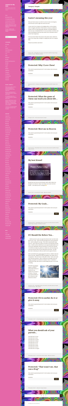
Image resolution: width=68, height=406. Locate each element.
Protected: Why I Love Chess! (41, 65)
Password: (30, 73)
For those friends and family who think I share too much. (11, 107)
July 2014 (7, 158)
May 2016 (7, 123)
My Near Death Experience (10, 22)
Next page (61, 395)
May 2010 (7, 218)
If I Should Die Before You (9, 19)
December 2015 (8, 129)
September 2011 (8, 199)
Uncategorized (8, 76)
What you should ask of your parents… (41, 331)
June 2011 (7, 205)
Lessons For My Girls (10, 5)
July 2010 (7, 214)
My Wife (6, 63)
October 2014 (7, 153)
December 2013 (8, 171)
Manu (6, 55)
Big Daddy (7, 44)
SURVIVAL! (7, 70)
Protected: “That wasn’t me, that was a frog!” (43, 368)
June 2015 (7, 138)
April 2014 (7, 164)
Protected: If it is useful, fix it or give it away (43, 299)
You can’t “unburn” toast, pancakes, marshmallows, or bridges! (10, 30)
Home (6, 15)
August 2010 (7, 212)
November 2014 (8, 151)
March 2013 (7, 179)
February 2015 (8, 145)
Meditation (7, 57)
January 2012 (7, 192)
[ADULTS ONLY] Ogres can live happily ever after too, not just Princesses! (10, 26)
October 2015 (7, 132)
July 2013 (7, 175)
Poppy (6, 66)
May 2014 (7, 162)
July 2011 (7, 203)
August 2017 (7, 116)
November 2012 (8, 181)
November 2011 (8, 195)
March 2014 (7, 166)
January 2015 (7, 147)
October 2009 (7, 225)
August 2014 (7, 156)
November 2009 (8, 223)
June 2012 (7, 186)
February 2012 (8, 190)
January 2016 (7, 127)
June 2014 (7, 160)
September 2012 (8, 182)
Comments (8, 236)
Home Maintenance (8, 50)
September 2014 (8, 155)
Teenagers (7, 72)
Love (6, 53)
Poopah (6, 64)
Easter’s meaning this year (40, 18)
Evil (6, 46)
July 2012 (7, 184)
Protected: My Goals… (38, 203)
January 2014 (7, 169)
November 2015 (8, 130)
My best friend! (35, 160)
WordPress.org (8, 238)
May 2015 (7, 140)
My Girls (6, 59)
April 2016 (7, 125)
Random (6, 68)
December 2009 (8, 221)
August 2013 (7, 173)
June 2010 (7, 216)
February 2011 (8, 208)
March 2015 (7, 143)
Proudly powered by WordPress (34, 403)
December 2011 (8, 194)
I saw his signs (41, 253)
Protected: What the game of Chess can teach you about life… (43, 97)
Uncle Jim (7, 79)
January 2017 (7, 119)
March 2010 (7, 220)
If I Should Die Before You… (41, 235)
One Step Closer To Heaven (10, 21)
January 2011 (7, 210)
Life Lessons (7, 51)
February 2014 (8, 168)
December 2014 (8, 149)
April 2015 (7, 142)
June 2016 (7, 121)
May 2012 (7, 188)
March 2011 (7, 207)
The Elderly (7, 74)
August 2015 (7, 134)
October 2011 (7, 197)
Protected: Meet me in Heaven (42, 129)
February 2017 (8, 117)
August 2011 (7, 201)
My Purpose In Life (8, 17)
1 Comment (39, 286)
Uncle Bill (7, 77)
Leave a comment (40, 53)
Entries (7, 234)
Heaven (6, 48)
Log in (6, 232)
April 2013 (7, 177)
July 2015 (7, 136)
